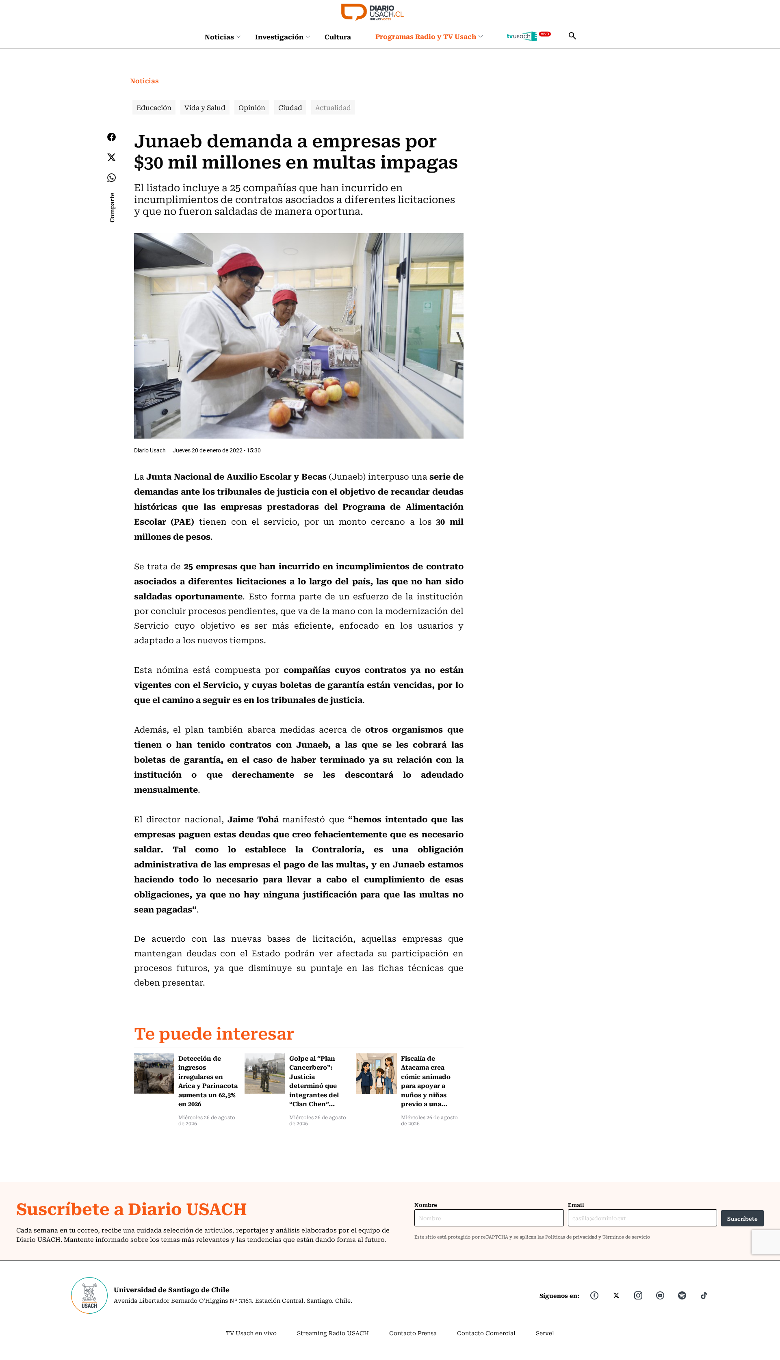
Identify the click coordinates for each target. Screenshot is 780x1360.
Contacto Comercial (486, 1333)
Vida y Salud (204, 107)
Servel (545, 1333)
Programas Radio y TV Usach (425, 36)
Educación (153, 107)
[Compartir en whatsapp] (111, 178)
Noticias (219, 36)
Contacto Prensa (413, 1333)
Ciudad (290, 107)
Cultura (338, 36)
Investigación (279, 36)
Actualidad (333, 107)
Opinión (251, 107)
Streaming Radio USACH (333, 1333)
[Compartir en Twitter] (111, 157)
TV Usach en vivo (251, 1333)
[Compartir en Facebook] (111, 137)
